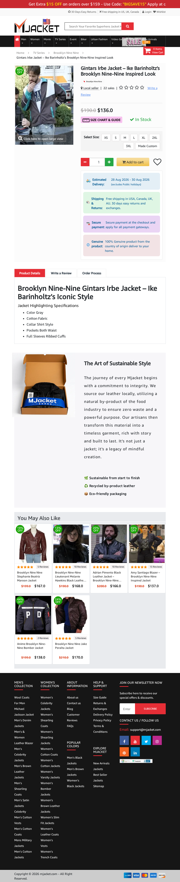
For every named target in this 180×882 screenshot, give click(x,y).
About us (72, 697)
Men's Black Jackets (74, 760)
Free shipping (120, 11)
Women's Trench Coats (49, 854)
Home (20, 52)
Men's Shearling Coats (20, 788)
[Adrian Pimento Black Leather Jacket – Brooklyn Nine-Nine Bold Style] (109, 543)
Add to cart (135, 162)
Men (23, 39)
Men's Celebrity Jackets (20, 754)
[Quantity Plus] (109, 162)
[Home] (17, 40)
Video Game (118, 39)
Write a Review (61, 273)
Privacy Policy (102, 720)
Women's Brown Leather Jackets (50, 805)
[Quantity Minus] (85, 162)
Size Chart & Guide (105, 120)
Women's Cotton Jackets (50, 763)
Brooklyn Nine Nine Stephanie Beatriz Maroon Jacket (29, 576)
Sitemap (98, 786)
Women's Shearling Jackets (47, 737)
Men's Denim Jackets (22, 723)
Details (29, 273)
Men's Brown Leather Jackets (22, 771)
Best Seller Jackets (100, 777)
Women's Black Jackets (75, 783)
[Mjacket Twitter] (146, 740)
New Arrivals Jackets (101, 766)
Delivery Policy (103, 714)
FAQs (70, 726)
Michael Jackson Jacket (24, 711)
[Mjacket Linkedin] (135, 751)
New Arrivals (149, 40)
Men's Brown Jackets (75, 771)
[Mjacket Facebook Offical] (124, 740)
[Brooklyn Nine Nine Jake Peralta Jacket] (71, 615)
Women (35, 39)
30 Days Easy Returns (83, 11)
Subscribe (150, 708)
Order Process (91, 273)
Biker (83, 39)
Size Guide (99, 697)
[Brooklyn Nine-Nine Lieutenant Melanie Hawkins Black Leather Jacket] (71, 543)
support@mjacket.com (145, 729)
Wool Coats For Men (21, 700)
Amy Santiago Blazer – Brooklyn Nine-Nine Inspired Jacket (145, 576)
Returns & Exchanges (100, 706)
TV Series (60, 39)
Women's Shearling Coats (47, 720)
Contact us (74, 703)
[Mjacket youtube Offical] (135, 740)
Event (73, 39)
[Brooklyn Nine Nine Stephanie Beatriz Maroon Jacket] (33, 543)
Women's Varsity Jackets (50, 774)
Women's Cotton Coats (49, 751)
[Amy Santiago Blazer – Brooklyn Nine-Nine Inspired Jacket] (147, 543)
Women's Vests (47, 843)
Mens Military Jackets (23, 843)
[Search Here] (127, 26)
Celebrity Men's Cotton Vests (23, 817)
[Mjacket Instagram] (157, 740)
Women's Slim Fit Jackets (50, 820)
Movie (47, 39)
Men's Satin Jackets (21, 803)
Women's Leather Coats (50, 831)
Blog (70, 709)
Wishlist (161, 11)
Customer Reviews (73, 717)
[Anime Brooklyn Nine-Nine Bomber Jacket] (33, 615)
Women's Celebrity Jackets (47, 703)
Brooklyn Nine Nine (66, 52)
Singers (134, 39)
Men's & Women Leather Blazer (23, 737)
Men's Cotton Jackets (23, 854)
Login (147, 11)
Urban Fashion (99, 39)
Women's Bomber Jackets (47, 788)
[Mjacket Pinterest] (124, 751)
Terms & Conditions (100, 728)
